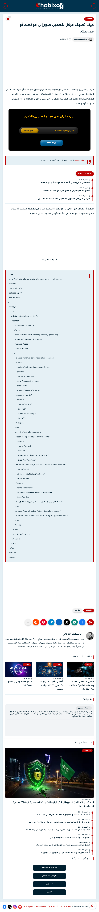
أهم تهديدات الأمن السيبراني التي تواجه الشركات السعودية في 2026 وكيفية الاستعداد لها (53, 804)
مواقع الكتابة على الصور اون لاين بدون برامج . (69, 838)
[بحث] (5, 6)
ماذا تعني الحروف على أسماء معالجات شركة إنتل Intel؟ (65, 183)
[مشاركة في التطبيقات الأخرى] (28, 622)
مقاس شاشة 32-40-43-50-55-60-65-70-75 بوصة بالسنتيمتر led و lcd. (59, 823)
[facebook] (4, 907)
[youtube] (20, 907)
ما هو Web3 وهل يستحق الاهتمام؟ (20, 684)
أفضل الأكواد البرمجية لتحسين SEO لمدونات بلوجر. (51, 686)
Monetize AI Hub (49, 868)
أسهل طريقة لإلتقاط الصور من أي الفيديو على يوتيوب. (65, 853)
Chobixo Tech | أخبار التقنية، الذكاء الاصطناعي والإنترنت (48, 907)
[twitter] (10, 907)
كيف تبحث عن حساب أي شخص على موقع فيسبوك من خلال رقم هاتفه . (57, 830)
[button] (82, 622)
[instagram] (15, 907)
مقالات (89, 19)
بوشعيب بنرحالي (80, 39)
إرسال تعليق (83, 708)
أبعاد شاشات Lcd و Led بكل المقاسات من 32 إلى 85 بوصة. (63, 815)
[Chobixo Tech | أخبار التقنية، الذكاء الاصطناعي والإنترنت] (49, 6)
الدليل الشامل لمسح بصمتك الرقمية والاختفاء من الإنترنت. (81, 686)
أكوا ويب (49, 884)
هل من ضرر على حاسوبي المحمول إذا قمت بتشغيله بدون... (63, 199)
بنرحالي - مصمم (49, 876)
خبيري (49, 892)
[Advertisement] (49, 69)
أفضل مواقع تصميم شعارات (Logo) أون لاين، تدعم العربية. (63, 845)
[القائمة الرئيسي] (93, 6)
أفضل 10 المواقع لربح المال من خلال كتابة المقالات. (66, 191)
